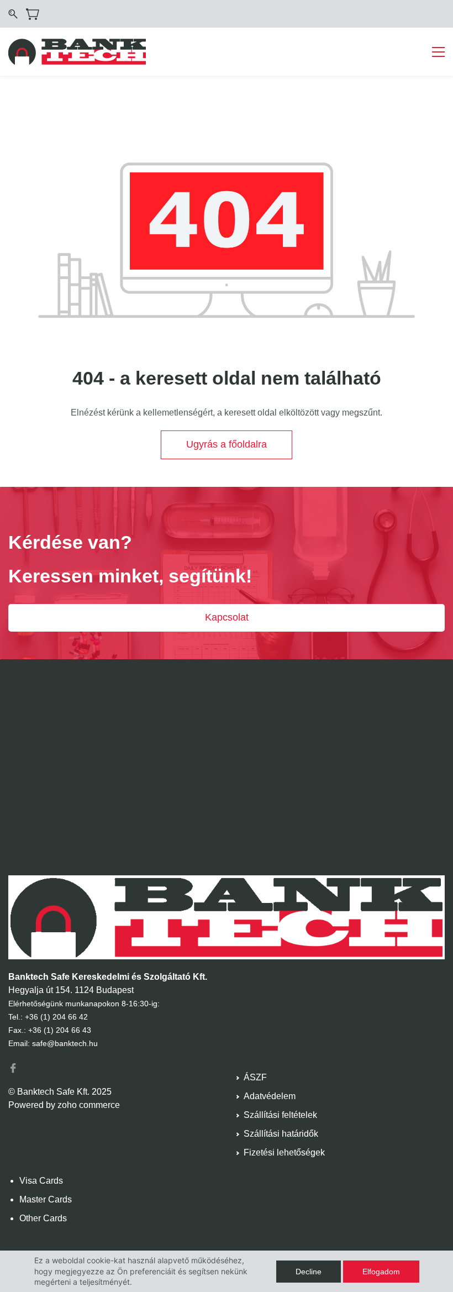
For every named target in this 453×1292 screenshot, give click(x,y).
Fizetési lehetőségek (284, 1152)
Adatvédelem (270, 1096)
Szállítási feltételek (280, 1115)
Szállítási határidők (281, 1133)
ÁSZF (255, 1077)
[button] (226, 444)
